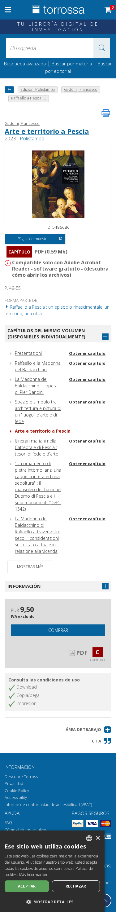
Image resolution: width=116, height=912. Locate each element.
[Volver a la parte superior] (104, 900)
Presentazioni (28, 353)
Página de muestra (33, 238)
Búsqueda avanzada (25, 63)
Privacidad (14, 783)
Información (24, 586)
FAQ (8, 822)
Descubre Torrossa (22, 776)
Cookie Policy (17, 790)
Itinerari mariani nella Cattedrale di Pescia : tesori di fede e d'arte (36, 447)
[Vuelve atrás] (9, 89)
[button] (101, 48)
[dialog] (52, 871)
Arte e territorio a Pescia (47, 131)
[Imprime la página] (105, 113)
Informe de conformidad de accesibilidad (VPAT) (48, 804)
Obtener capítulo (87, 353)
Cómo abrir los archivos (26, 829)
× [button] (97, 838)
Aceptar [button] (27, 886)
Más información (33, 874)
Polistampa (32, 138)
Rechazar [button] (76, 886)
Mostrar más (30, 566)
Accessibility (16, 797)
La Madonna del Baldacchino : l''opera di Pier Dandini (36, 385)
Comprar (58, 630)
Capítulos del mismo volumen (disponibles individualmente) (46, 333)
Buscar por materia (72, 63)
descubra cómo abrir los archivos (60, 271)
